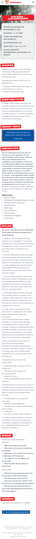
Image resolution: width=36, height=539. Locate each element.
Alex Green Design (21, 536)
